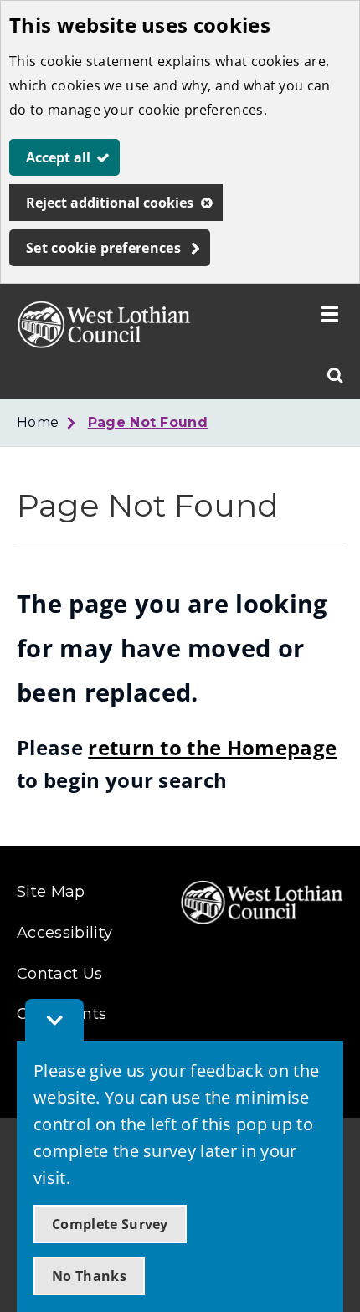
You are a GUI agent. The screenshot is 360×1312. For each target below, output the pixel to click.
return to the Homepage (212, 747)
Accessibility (64, 933)
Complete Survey (110, 1224)
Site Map (51, 891)
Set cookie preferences (103, 248)
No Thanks (89, 1276)
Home (38, 422)
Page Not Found (148, 422)
